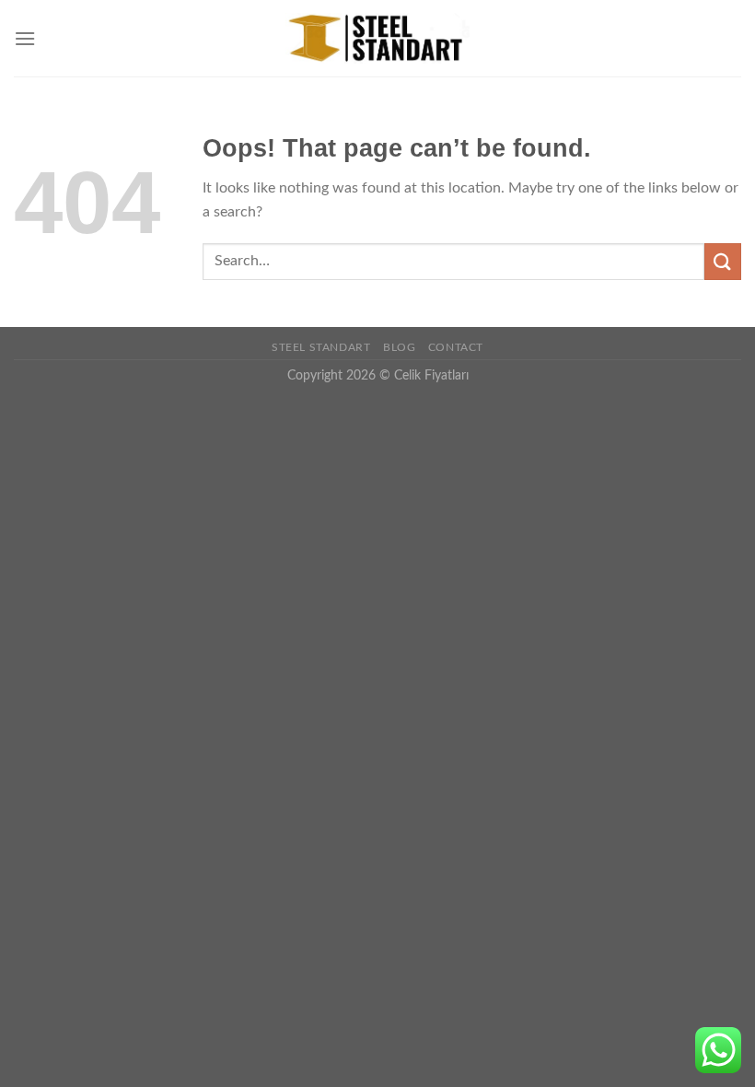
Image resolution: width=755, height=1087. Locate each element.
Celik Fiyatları (431, 375)
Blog (399, 347)
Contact (455, 347)
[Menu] (25, 38)
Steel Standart (321, 347)
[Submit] (722, 261)
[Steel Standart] (377, 38)
